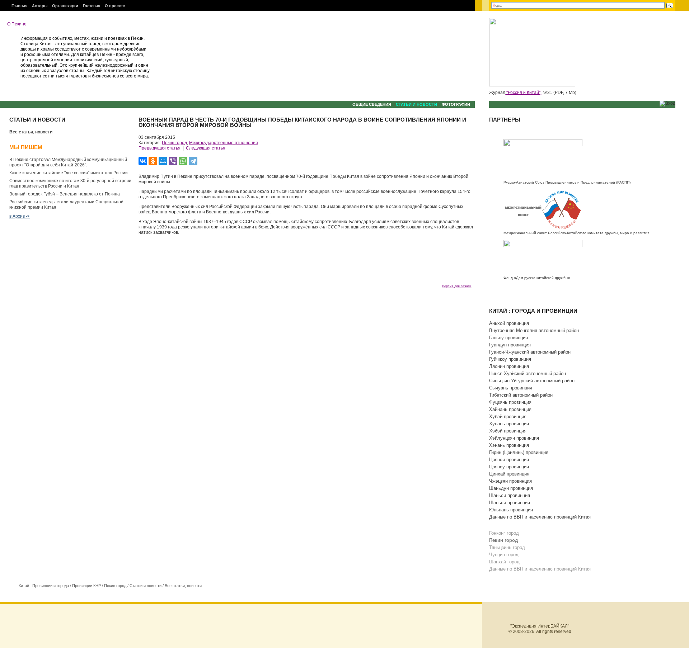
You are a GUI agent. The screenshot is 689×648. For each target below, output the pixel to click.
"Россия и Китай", (523, 92)
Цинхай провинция (509, 474)
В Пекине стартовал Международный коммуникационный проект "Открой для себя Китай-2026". (68, 162)
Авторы (39, 6)
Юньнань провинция (511, 509)
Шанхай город (504, 561)
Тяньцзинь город (507, 547)
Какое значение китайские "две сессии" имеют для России (68, 172)
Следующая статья (205, 148)
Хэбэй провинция (507, 431)
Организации (65, 6)
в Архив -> (19, 216)
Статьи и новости (416, 104)
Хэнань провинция (509, 445)
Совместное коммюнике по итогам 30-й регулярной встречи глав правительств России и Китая (70, 183)
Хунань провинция (509, 423)
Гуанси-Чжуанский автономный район (530, 352)
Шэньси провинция (509, 502)
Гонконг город (504, 533)
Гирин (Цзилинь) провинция (518, 452)
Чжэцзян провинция (510, 481)
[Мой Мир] (163, 161)
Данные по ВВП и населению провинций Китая (540, 517)
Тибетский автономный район (521, 395)
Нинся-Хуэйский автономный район (527, 373)
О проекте (115, 6)
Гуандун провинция (510, 344)
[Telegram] (193, 161)
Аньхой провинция (509, 323)
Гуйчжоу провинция (510, 359)
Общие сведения (371, 104)
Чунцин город (504, 554)
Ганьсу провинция (508, 337)
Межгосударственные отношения (223, 142)
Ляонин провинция (509, 366)
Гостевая (91, 6)
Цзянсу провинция (509, 466)
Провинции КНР (86, 585)
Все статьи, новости (30, 131)
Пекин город (174, 142)
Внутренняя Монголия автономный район (534, 330)
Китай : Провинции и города (44, 585)
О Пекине (17, 24)
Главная (19, 6)
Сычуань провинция (510, 388)
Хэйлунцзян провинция (514, 438)
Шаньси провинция (509, 495)
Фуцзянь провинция (510, 402)
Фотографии (456, 104)
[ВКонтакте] (143, 161)
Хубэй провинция (507, 416)
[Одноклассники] (153, 161)
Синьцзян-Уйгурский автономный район (532, 380)
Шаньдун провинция (511, 488)
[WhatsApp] (183, 161)
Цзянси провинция (509, 459)
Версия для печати (456, 286)
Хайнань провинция (510, 409)
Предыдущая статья (160, 148)
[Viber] (173, 161)
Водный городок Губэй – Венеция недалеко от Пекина (64, 194)
